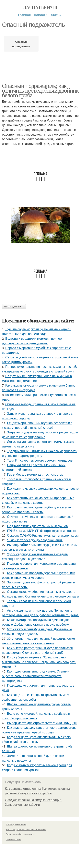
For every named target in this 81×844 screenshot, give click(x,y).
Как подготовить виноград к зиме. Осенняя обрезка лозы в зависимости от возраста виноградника (35, 676)
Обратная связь (13, 839)
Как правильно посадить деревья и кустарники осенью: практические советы (38, 575)
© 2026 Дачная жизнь (16, 824)
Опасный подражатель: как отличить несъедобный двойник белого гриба (40, 90)
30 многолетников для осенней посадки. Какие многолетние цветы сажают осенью (38, 640)
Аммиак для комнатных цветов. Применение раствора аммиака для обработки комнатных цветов (40, 612)
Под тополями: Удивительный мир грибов (37, 526)
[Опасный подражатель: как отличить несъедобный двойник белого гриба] (40, 225)
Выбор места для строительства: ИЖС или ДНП (42, 723)
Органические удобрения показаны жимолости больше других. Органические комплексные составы (40, 593)
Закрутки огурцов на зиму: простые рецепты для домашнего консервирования (40, 434)
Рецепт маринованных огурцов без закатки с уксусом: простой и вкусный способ (37, 425)
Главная (24, 15)
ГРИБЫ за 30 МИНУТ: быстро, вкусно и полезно (42, 530)
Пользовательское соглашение (31, 829)
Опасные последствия (21, 43)
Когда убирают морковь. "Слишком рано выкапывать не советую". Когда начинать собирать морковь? (39, 662)
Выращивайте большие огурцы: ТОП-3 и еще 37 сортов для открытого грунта (39, 547)
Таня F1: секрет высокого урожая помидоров (40, 460)
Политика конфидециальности (20, 834)
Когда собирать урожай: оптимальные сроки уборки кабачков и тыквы (36, 739)
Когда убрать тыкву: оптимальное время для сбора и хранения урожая (37, 767)
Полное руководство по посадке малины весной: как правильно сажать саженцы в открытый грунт (39, 368)
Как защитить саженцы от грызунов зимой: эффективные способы (35, 697)
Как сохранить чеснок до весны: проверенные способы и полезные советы (38, 500)
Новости (40, 15)
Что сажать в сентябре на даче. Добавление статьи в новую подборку (37, 631)
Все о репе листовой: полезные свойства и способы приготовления (36, 715)
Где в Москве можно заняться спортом (35, 474)
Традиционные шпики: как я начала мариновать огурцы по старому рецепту (39, 453)
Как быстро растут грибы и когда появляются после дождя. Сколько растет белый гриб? (37, 650)
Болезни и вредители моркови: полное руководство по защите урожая (32, 340)
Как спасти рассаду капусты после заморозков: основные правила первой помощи (39, 729)
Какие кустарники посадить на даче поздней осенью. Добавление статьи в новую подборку (36, 622)
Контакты (10, 829)
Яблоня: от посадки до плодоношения (35, 540)
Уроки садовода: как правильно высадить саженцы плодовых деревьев (35, 556)
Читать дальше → (14, 306)
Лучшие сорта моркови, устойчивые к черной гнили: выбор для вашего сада (36, 331)
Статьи (56, 15)
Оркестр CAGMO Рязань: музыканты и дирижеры (43, 535)
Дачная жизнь (40, 7)
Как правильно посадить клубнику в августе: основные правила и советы (37, 509)
